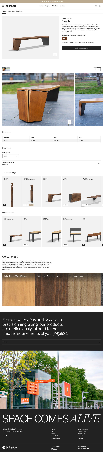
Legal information (83, 429)
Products (41, 6)
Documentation (56, 438)
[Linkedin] (6, 435)
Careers (80, 438)
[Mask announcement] (101, 1)
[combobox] (10, 156)
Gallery (4, 11)
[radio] (64, 38)
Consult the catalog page (88, 42)
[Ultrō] (88, 448)
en (96, 6)
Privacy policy (82, 433)
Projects (47, 6)
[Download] (55, 54)
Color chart (55, 436)
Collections (55, 6)
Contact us (5, 342)
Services (62, 6)
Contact (80, 436)
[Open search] (99, 6)
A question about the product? (81, 48)
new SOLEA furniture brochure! (55, 1)
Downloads (19, 11)
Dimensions (11, 11)
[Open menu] (3, 6)
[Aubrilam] (11, 6)
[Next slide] (99, 69)
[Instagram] (3, 435)
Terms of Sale (82, 431)
